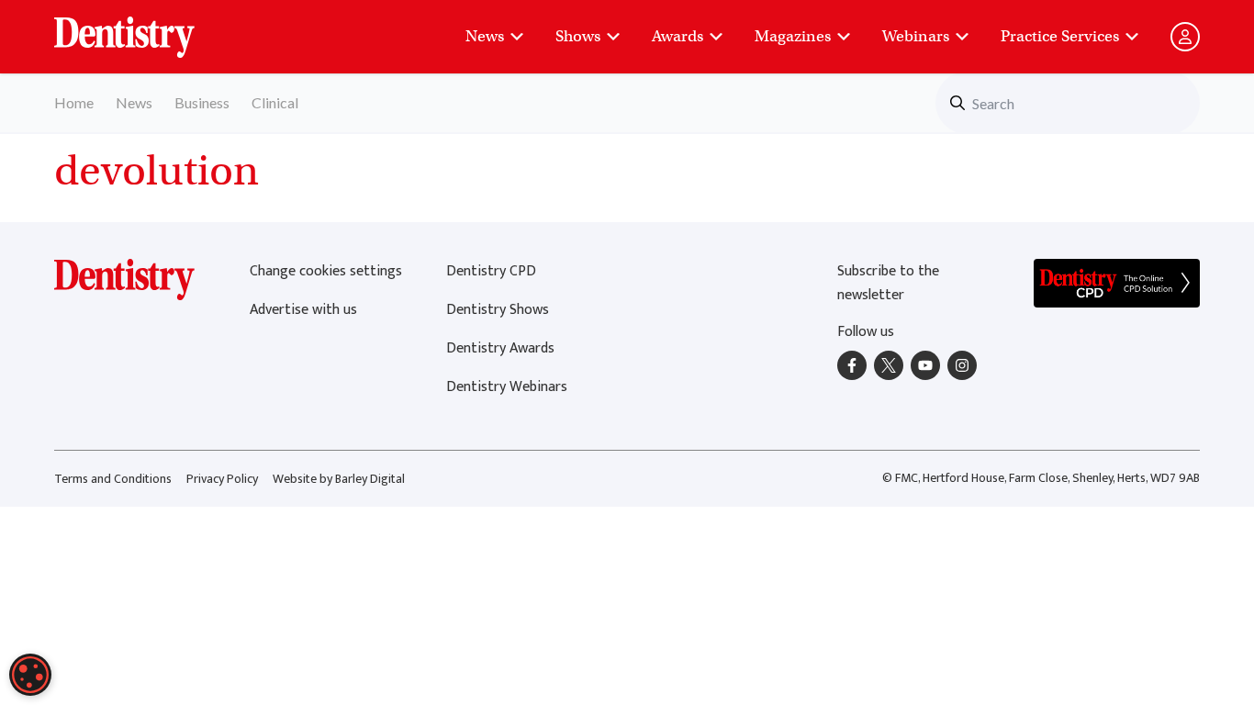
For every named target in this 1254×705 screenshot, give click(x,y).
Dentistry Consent (146, 27)
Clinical (275, 102)
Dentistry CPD (491, 271)
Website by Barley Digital (339, 478)
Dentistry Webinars (506, 387)
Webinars (915, 36)
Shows (577, 36)
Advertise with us (303, 309)
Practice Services (1060, 36)
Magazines (793, 36)
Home (74, 102)
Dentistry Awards (500, 348)
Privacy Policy (222, 478)
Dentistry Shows (497, 309)
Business (202, 102)
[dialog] (30, 675)
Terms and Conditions (113, 478)
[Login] (1185, 36)
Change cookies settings (326, 271)
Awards (677, 36)
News (484, 36)
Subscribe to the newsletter (888, 283)
